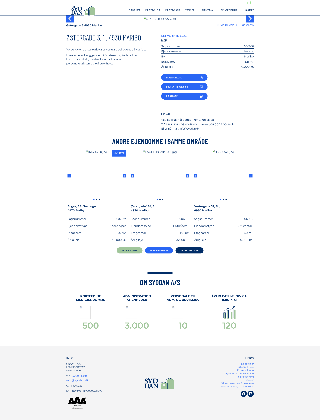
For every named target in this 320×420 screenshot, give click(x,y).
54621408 (172, 124)
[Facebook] (244, 394)
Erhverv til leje (246, 367)
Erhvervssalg (172, 10)
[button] (70, 18)
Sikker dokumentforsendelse (237, 383)
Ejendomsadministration (240, 373)
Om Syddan (207, 10)
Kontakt (249, 10)
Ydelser (189, 10)
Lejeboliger (134, 10)
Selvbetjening (229, 10)
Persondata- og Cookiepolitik (237, 386)
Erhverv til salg (245, 370)
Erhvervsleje (152, 10)
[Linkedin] (251, 394)
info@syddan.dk (189, 128)
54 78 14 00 (79, 376)
